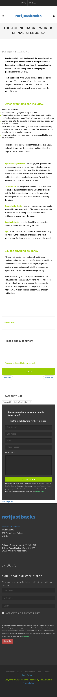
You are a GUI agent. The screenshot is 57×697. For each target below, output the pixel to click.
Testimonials (30, 672)
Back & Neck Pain (23, 52)
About (19, 672)
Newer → (49, 377)
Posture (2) (7, 402)
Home (23, 3)
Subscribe (8, 641)
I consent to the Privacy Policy (22, 613)
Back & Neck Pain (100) (22, 402)
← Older (7, 377)
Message (10, 453)
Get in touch (28, 479)
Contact (33, 3)
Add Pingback (7, 502)
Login (28, 372)
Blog (39, 672)
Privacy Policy (39, 491)
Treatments (10, 672)
